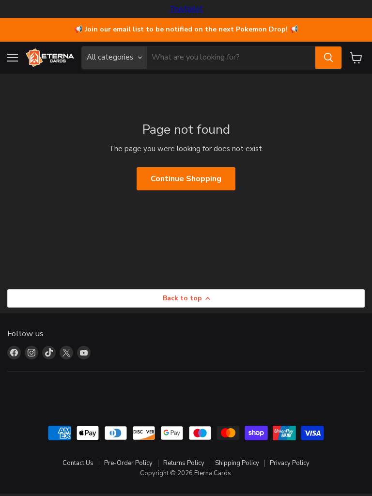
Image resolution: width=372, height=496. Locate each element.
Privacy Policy (290, 463)
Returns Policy (183, 463)
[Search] (328, 57)
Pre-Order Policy (128, 463)
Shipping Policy (237, 463)
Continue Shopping (186, 178)
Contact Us (77, 463)
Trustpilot (186, 9)
